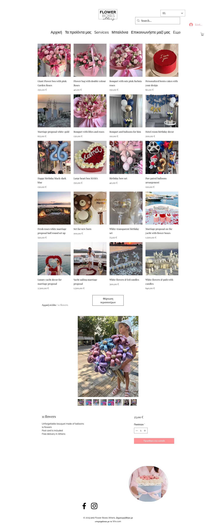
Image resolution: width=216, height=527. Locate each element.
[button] (202, 34)
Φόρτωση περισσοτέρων (108, 300)
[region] (148, 484)
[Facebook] (84, 506)
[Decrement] (136, 430)
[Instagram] (94, 506)
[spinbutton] (140, 430)
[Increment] (145, 430)
